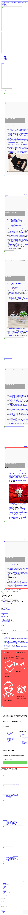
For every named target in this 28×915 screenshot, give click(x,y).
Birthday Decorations (10, 857)
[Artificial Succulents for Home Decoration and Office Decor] (5, 636)
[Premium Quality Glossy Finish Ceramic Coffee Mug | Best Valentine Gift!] (5, 638)
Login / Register (6, 895)
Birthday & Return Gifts (16, 225)
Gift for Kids (11, 739)
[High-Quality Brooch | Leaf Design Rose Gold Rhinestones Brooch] (10, 232)
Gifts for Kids (13, 391)
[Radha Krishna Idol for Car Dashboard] (10, 576)
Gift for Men (10, 743)
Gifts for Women (15, 470)
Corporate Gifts (11, 125)
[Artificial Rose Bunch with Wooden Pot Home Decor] (14, 331)
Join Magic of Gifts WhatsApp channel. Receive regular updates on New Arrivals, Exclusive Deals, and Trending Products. (14, 2)
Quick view (3, 611)
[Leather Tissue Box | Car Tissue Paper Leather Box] (16, 151)
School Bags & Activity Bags (12, 859)
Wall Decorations (14, 287)
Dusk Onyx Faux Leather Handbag (20, 585)
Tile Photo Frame (16, 641)
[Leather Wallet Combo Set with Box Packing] (14, 144)
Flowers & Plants (14, 286)
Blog (23, 735)
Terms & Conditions (24, 739)
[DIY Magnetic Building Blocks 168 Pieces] (17, 400)
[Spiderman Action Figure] (10, 646)
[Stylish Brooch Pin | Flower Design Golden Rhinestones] (13, 235)
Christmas (13, 226)
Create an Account (4, 908)
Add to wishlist (4, 613)
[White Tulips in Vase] (14, 480)
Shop (5, 601)
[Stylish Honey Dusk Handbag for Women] (10, 246)
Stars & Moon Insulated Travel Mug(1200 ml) (17, 130)
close (2, 625)
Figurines (13, 284)
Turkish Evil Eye (7, 645)
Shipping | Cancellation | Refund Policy (24, 742)
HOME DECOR (14, 283)
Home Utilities (14, 288)
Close (2, 614)
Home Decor (11, 738)
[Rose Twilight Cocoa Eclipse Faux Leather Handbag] (10, 582)
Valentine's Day (14, 222)
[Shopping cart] (2, 89)
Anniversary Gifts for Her (16, 220)
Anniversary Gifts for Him (16, 221)
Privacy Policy (25, 737)
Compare (3, 610)
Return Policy (24, 736)
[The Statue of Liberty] (9, 293)
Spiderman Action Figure (21, 646)
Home (2, 601)
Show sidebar (4, 605)
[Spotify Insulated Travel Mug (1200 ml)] (15, 133)
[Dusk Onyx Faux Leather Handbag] (10, 585)
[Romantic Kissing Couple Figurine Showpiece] (13, 290)
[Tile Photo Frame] (8, 641)
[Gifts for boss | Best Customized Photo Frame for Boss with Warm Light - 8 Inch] (11, 568)
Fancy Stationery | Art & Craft (12, 858)
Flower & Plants (9, 796)
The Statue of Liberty (15, 293)
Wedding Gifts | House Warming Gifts (19, 224)
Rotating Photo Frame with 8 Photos (16, 231)
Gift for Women (9, 741)
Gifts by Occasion (14, 219)
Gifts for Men (13, 564)
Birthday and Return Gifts (11, 821)
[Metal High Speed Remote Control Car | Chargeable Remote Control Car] (17, 404)
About (23, 733)
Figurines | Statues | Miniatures (12, 795)
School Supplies (9, 860)
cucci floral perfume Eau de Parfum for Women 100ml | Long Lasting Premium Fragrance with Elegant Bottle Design (18, 516)
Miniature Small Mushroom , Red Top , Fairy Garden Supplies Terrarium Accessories (18, 477)
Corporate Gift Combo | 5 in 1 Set (15, 172)
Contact (23, 734)
